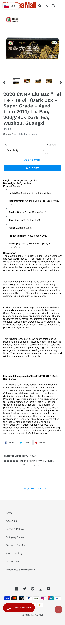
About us (11, 520)
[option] (16, 82)
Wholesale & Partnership (20, 569)
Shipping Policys (15, 537)
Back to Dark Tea (35, 488)
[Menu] (59, 5)
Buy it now (32, 168)
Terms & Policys (15, 529)
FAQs (9, 512)
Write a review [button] (31, 465)
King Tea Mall (36, 615)
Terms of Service (15, 545)
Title (6, 144)
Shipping (8, 134)
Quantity (51, 144)
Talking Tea (12, 561)
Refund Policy (14, 553)
